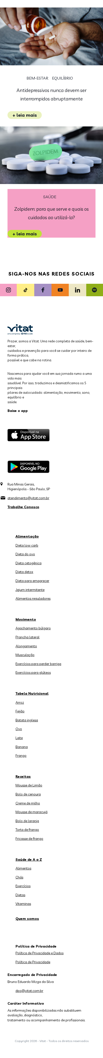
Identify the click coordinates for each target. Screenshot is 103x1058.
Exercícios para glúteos (33, 672)
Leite (19, 738)
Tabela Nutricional (32, 693)
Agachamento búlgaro (33, 628)
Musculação (25, 655)
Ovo (19, 729)
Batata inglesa (27, 720)
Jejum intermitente (30, 589)
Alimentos (23, 868)
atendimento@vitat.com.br (28, 498)
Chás (19, 877)
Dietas (20, 895)
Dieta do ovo (25, 554)
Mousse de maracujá (32, 812)
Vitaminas (23, 903)
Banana (22, 747)
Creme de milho (28, 803)
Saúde (49, 196)
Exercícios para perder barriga (38, 664)
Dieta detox (24, 572)
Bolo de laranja (27, 821)
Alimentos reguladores (33, 598)
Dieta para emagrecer (32, 580)
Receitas (23, 776)
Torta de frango (27, 829)
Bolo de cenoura (28, 794)
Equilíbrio (62, 78)
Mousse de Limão (29, 785)
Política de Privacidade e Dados (40, 953)
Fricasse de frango (29, 838)
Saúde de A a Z (29, 859)
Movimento (26, 619)
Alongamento (26, 646)
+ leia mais (24, 115)
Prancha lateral (28, 637)
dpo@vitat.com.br (29, 990)
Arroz (20, 702)
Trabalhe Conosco (23, 507)
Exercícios (23, 886)
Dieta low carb (27, 545)
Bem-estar (37, 78)
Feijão (20, 711)
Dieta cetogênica (29, 563)
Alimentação (27, 536)
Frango (21, 755)
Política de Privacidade (33, 962)
